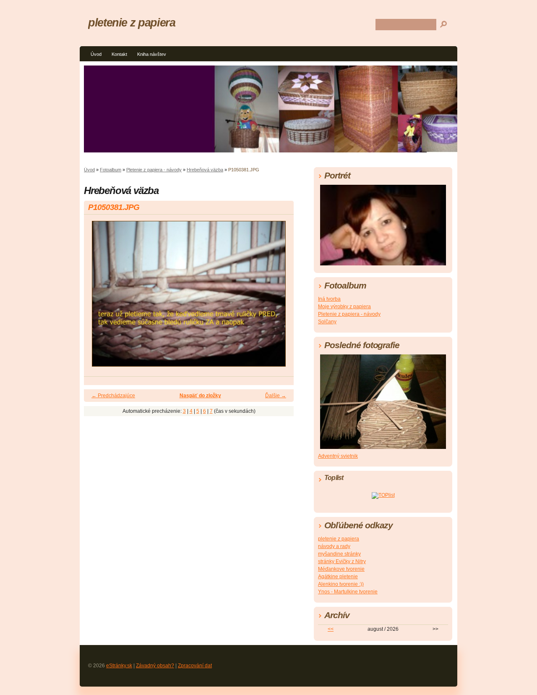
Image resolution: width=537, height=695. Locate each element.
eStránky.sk (119, 666)
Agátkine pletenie (338, 577)
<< (331, 629)
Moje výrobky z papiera (344, 306)
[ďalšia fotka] (280, 297)
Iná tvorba (329, 299)
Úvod (96, 54)
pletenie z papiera (131, 22)
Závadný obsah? (155, 666)
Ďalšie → (275, 396)
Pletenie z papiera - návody (154, 169)
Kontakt (119, 54)
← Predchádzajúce (113, 396)
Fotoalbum (110, 169)
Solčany (327, 322)
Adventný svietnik (338, 456)
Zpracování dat (195, 666)
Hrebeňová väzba (205, 169)
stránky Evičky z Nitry (342, 561)
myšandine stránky (339, 554)
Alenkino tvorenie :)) (341, 584)
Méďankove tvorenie (341, 569)
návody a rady (334, 546)
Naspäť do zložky (200, 396)
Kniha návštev (151, 54)
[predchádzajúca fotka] (97, 297)
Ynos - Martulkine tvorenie (348, 592)
